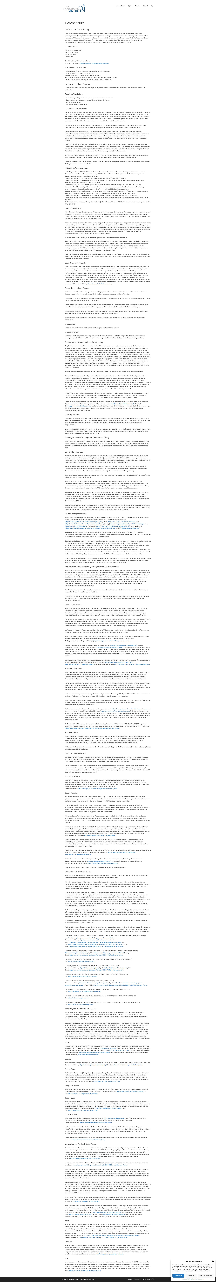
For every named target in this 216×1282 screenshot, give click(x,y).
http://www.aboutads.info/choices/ (122, 404)
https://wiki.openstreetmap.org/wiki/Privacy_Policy (96, 1122)
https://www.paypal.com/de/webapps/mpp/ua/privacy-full (83, 522)
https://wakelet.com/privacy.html (78, 998)
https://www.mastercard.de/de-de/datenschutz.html (113, 526)
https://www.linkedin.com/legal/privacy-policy (93, 983)
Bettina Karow (120, 6)
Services (137, 6)
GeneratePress (89, 1279)
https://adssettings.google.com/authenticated (109, 953)
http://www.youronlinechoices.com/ (80, 406)
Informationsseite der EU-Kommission (99, 284)
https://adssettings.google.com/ (88, 1055)
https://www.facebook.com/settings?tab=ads (82, 944)
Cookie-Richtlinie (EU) (148, 1279)
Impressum (200, 1279)
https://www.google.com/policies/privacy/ (93, 1065)
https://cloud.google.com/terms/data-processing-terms (112, 641)
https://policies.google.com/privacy (98, 861)
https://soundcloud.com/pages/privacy (80, 1004)
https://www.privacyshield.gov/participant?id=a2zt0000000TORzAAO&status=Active (96, 970)
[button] (212, 1261)
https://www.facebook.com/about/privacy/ (93, 940)
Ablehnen (191, 1275)
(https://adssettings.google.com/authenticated (102, 863)
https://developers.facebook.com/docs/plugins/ (85, 1158)
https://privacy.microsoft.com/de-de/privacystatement (129, 709)
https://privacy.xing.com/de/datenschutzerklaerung (84, 991)
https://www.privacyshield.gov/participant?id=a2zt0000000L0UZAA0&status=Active (120, 985)
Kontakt (145, 6)
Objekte (130, 6)
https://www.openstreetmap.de (114, 1118)
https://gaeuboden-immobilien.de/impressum (94, 63)
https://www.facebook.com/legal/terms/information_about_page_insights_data (95, 942)
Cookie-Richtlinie (186, 1279)
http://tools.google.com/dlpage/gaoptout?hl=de (99, 835)
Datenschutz (194, 1279)
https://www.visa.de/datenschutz (76, 526)
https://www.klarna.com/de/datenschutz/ (121, 522)
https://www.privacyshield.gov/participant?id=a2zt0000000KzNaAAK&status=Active (92, 728)
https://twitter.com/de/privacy (89, 968)
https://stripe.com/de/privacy (130, 528)
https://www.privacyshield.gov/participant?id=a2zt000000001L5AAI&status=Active (96, 955)
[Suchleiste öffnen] (151, 5)
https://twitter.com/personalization (116, 968)
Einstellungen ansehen (206, 1275)
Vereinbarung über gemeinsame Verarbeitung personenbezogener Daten (91, 938)
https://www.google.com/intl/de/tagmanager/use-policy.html (97, 789)
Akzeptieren (178, 1275)
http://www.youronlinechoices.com (111, 944)
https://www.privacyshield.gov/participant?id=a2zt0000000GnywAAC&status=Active (96, 946)
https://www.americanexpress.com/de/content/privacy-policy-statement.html (90, 528)
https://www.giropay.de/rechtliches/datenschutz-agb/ (127, 524)
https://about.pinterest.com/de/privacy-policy (82, 976)
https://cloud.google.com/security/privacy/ (110, 647)
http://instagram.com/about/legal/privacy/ (81, 961)
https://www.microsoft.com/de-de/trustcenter (115, 711)
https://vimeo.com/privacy (109, 1048)
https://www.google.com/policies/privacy (123, 645)
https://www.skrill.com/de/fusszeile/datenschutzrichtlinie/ (84, 524)
